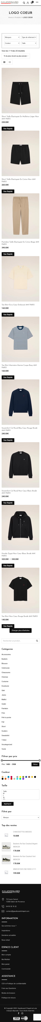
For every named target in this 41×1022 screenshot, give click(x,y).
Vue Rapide (8, 129)
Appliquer (7, 804)
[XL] (20, 798)
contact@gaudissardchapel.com (17, 911)
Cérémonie (6, 668)
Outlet (4, 704)
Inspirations (6, 931)
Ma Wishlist (6, 959)
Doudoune (5, 686)
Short (4, 726)
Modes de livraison (8, 993)
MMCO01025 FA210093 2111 (24, 869)
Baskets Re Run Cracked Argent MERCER (25, 845)
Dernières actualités (9, 935)
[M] (20, 793)
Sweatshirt (5, 735)
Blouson (5, 663)
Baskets (4, 659)
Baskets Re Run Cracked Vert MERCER (24, 858)
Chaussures (6, 672)
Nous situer (6, 940)
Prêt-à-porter (6, 717)
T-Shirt (4, 740)
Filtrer (35, 764)
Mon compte (6, 955)
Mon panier (6, 964)
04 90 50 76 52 (11, 906)
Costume (5, 681)
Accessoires (6, 654)
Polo (3, 713)
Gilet (3, 690)
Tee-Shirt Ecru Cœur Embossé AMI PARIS (18, 305)
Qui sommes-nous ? (9, 926)
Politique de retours (9, 998)
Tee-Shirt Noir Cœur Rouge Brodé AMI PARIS (20, 616)
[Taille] (20, 791)
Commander (6, 969)
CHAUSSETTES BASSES (22, 832)
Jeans (4, 695)
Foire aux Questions (9, 988)
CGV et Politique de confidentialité (14, 984)
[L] (20, 796)
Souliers (4, 731)
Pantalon (5, 708)
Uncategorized (7, 744)
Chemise (5, 677)
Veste (4, 749)
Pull (3, 722)
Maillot (4, 699)
